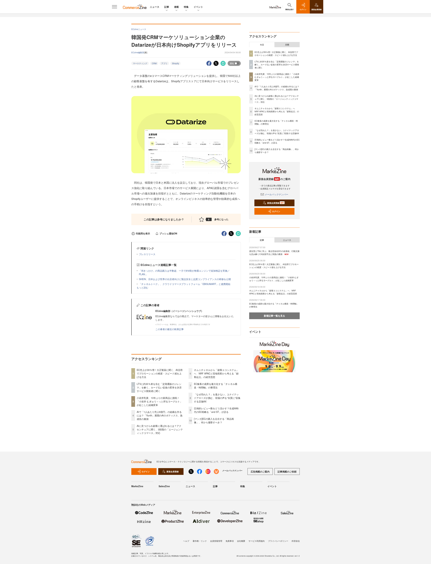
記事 (166, 6)
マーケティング (140, 63)
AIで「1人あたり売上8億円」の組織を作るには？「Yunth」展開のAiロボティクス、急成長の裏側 (160, 415)
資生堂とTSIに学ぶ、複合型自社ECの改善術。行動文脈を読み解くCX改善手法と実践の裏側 (274, 252)
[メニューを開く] (114, 6)
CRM (154, 63)
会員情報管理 (216, 540)
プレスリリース (147, 254)
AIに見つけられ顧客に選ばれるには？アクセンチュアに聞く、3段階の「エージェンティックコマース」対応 (160, 429)
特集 (186, 6)
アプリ (164, 63)
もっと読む (142, 287)
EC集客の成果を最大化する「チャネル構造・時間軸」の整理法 (215, 385)
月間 (287, 44)
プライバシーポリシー (278, 540)
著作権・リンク (200, 540)
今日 (262, 44)
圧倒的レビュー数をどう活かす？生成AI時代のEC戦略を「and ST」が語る (216, 410)
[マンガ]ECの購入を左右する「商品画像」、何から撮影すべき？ (214, 420)
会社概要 (241, 540)
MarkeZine (137, 486)
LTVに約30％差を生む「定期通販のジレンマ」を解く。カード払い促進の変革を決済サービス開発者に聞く (159, 387)
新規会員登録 (275, 202)
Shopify (175, 63)
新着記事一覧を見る (274, 315)
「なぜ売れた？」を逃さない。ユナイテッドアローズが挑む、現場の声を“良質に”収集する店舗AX (217, 398)
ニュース (154, 6)
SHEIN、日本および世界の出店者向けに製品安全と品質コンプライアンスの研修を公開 (185, 279)
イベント (198, 6)
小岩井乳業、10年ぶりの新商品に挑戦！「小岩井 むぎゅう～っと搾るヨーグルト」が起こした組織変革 (159, 401)
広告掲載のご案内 (260, 471)
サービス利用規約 (256, 540)
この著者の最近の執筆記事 (169, 329)
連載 (176, 6)
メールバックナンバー (276, 194)
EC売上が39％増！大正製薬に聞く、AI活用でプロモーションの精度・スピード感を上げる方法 (160, 373)
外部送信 (296, 540)
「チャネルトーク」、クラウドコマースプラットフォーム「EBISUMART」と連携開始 (184, 284)
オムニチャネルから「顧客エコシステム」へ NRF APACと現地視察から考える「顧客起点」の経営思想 (216, 373)
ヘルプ (186, 540)
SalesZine (164, 486)
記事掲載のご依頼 (287, 471)
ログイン (276, 211)
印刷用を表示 (143, 233)
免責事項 (230, 540)
